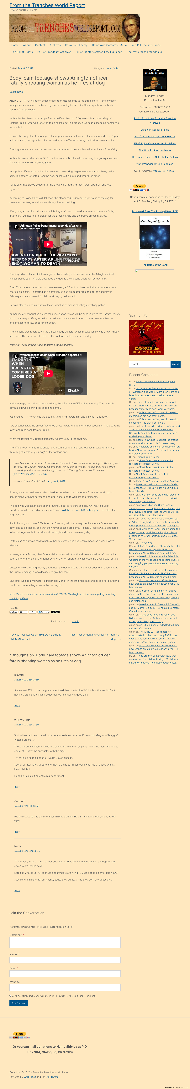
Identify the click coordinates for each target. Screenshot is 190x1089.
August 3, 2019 (25, 68)
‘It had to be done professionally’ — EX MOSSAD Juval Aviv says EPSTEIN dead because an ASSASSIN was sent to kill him (154, 549)
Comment (16, 934)
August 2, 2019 (56, 481)
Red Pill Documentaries (146, 45)
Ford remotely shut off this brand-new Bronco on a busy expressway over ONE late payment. (154, 584)
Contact (40, 45)
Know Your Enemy (76, 45)
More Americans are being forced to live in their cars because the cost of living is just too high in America (154, 498)
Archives (55, 45)
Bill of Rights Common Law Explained (99, 51)
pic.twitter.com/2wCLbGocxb (30, 474)
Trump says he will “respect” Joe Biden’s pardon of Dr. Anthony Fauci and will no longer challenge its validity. (153, 618)
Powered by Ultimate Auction (176, 1087)
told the (66, 510)
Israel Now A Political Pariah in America (157, 481)
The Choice (145, 542)
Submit (175, 364)
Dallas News (16, 91)
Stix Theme (52, 1076)
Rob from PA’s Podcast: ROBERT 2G (155, 136)
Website (14, 981)
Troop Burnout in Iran (148, 457)
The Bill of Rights (22, 51)
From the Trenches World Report (47, 5)
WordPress (30, 1076)
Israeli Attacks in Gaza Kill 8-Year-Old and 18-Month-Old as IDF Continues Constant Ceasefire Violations (154, 608)
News (109, 68)
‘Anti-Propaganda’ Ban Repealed (154, 163)
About (27, 45)
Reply (17, 705)
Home (15, 45)
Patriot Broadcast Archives (54, 51)
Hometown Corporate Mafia (109, 45)
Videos (116, 68)
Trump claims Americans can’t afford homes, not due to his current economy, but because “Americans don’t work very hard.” (153, 405)
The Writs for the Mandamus (145, 51)
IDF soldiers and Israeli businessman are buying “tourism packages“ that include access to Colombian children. (154, 450)
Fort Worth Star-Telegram (85, 510)
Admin (75, 621)
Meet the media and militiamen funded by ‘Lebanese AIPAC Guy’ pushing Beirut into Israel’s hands (153, 488)
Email (12, 968)
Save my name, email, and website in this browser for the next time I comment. (54, 996)
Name (13, 954)
